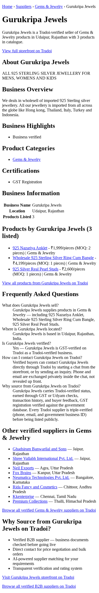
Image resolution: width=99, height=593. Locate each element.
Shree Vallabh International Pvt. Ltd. (43, 458)
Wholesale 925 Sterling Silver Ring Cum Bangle (53, 257)
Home (7, 6)
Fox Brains (22, 472)
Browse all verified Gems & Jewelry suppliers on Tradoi (49, 510)
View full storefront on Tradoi (27, 51)
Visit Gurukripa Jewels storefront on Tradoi (38, 577)
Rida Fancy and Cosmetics (35, 487)
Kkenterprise (23, 496)
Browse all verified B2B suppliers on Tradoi (39, 586)
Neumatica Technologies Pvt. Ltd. (41, 477)
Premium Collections (30, 501)
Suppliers (23, 6)
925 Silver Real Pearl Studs (35, 269)
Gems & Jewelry (49, 6)
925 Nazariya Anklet (30, 248)
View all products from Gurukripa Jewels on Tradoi (45, 283)
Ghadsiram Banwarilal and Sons (40, 449)
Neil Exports (23, 468)
